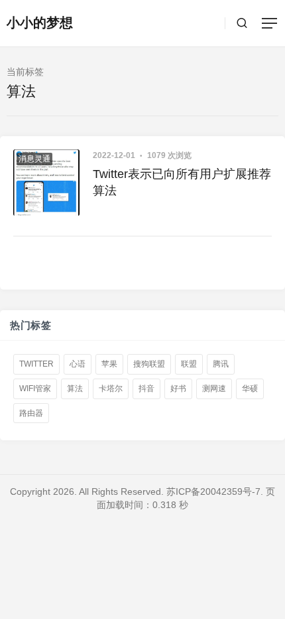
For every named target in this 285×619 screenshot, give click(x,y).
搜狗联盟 (149, 364)
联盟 (189, 364)
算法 (75, 388)
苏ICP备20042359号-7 (213, 491)
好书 (178, 388)
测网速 (214, 388)
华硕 (250, 388)
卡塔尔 (111, 388)
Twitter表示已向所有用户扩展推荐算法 (182, 182)
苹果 (109, 364)
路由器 (31, 412)
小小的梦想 (40, 22)
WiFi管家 (35, 388)
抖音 (146, 388)
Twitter (36, 364)
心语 (78, 364)
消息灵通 (34, 158)
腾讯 (221, 364)
